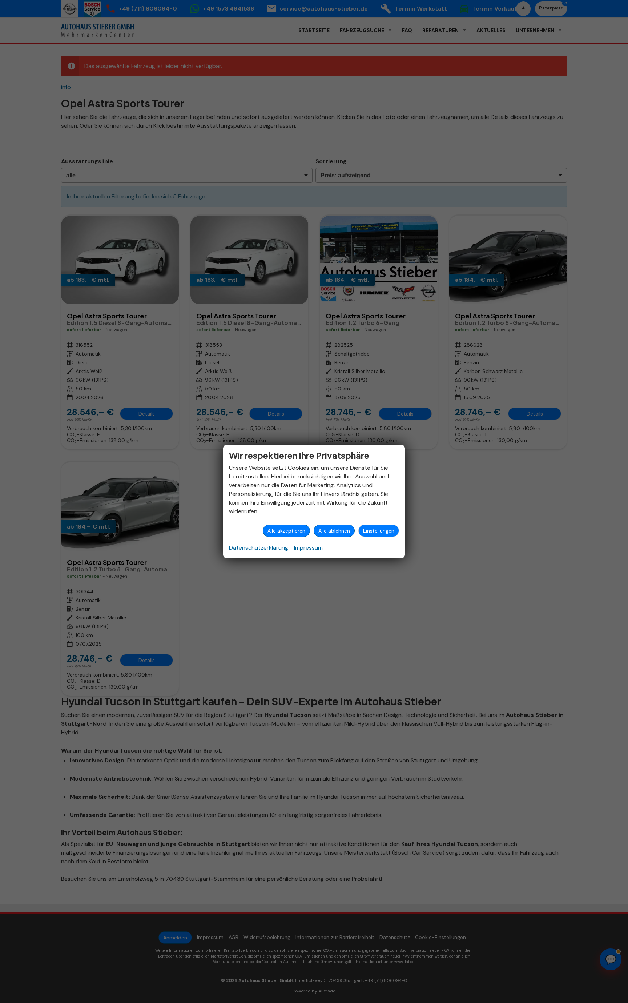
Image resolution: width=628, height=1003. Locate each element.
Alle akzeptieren (286, 530)
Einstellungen (378, 530)
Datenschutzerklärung (258, 547)
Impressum (308, 547)
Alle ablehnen (334, 530)
